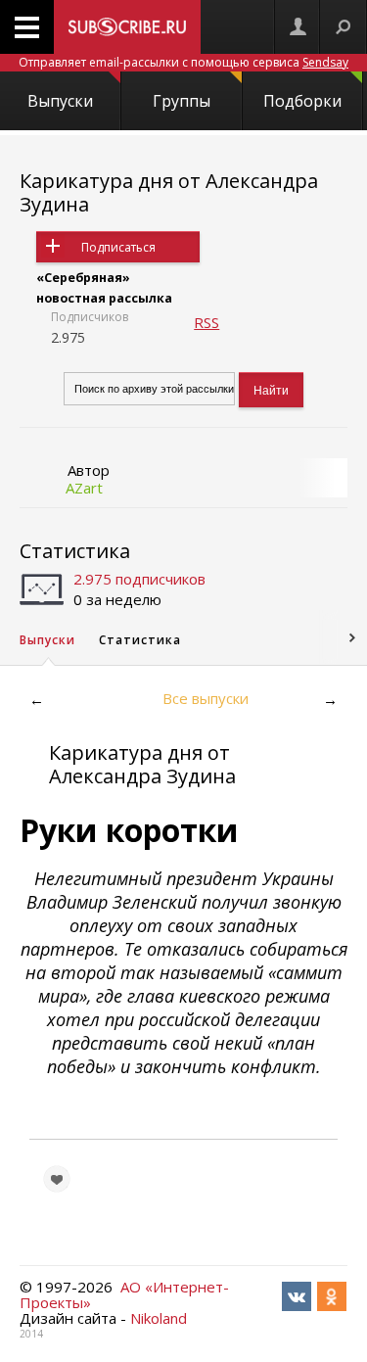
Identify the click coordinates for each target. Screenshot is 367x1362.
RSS (206, 322)
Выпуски (60, 101)
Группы (181, 101)
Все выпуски (205, 698)
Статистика (75, 551)
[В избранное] (56, 1179)
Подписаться (118, 247)
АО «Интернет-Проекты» (124, 1294)
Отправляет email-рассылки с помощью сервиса (183, 62)
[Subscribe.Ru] (127, 27)
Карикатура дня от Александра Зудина (169, 192)
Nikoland (158, 1318)
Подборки (302, 101)
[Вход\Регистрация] (297, 27)
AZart (84, 487)
